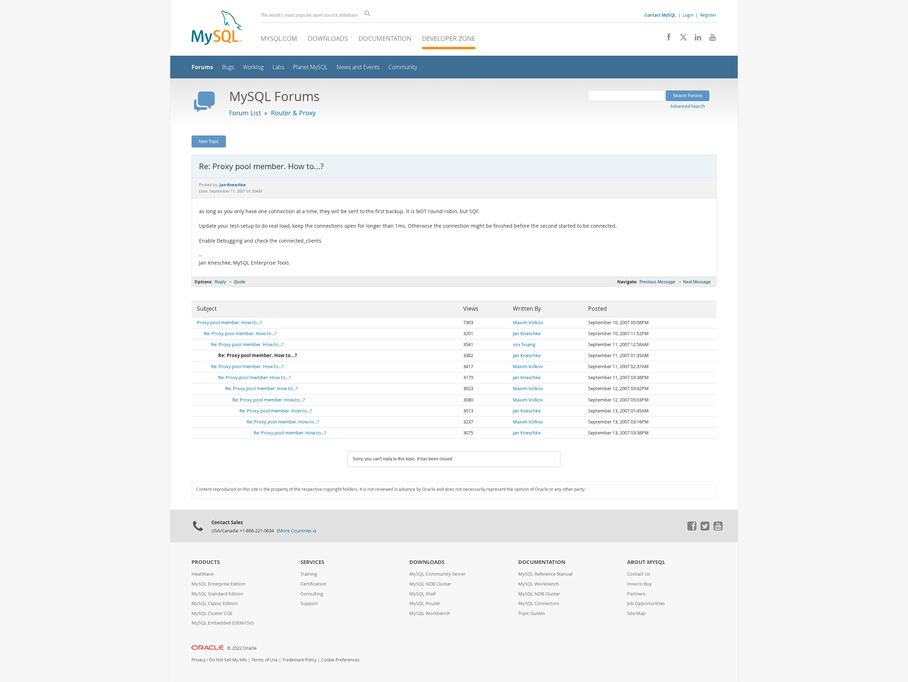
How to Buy (639, 584)
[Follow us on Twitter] (704, 529)
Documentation (385, 38)
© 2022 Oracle (241, 648)
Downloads (328, 38)
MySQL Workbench (429, 613)
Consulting (311, 594)
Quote (239, 281)
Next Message (697, 281)
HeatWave (203, 574)
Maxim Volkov (528, 323)
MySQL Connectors (538, 603)
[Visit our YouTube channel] (709, 39)
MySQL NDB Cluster (430, 584)
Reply (220, 281)
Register (708, 15)
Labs (278, 67)
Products (206, 562)
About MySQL (646, 562)
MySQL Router (424, 603)
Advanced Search (687, 106)
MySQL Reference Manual (545, 574)
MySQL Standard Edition (217, 594)
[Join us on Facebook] (666, 39)
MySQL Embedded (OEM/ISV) (223, 623)
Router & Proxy (293, 113)
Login (688, 15)
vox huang (524, 345)
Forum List (245, 113)
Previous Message (657, 281)
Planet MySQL (310, 67)
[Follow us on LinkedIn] (695, 39)
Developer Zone (448, 38)
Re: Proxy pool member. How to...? (240, 334)
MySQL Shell (422, 594)
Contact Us (638, 574)
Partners (636, 594)
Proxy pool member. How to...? (229, 323)
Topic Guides (531, 613)
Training (308, 574)
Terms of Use (264, 659)
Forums (202, 67)
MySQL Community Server (437, 574)
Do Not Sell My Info (228, 659)
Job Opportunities (646, 603)
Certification (313, 584)
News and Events (358, 67)
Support (309, 603)
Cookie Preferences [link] (340, 659)
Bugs (228, 67)
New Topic (209, 141)
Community (402, 67)
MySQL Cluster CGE (212, 613)
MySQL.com (279, 38)
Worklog (253, 67)
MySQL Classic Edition (215, 603)
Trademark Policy (299, 659)
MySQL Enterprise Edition (218, 584)
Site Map (636, 613)
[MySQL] (216, 28)
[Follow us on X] (680, 39)
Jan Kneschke (527, 334)
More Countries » (296, 531)
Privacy (199, 659)
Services (312, 562)
